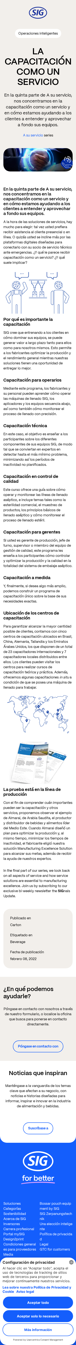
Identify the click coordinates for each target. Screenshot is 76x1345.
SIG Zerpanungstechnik (56, 1216)
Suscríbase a (38, 1128)
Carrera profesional (18, 1229)
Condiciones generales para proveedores (19, 1247)
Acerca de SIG (14, 1219)
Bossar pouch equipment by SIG (55, 1206)
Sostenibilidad (14, 1214)
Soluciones (12, 1203)
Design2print (13, 1239)
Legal (44, 1244)
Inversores (11, 1224)
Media (8, 1254)
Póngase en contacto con (38, 1046)
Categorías (12, 1208)
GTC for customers (55, 1249)
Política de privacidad (56, 1236)
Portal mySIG (14, 1234)
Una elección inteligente (56, 1226)
